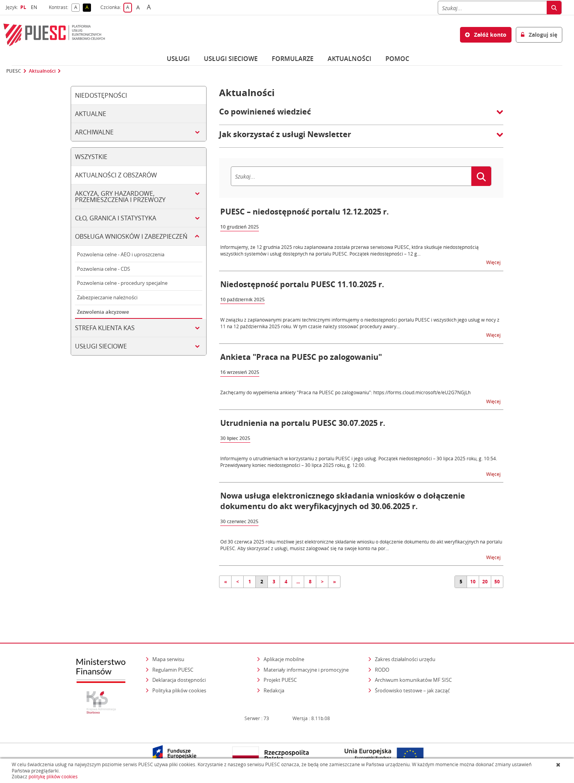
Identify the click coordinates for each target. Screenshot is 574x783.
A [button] (77, 7)
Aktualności (349, 58)
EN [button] (34, 7)
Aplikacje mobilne (284, 659)
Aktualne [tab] (90, 113)
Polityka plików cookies (179, 690)
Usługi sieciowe (231, 58)
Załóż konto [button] (489, 34)
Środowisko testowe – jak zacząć (413, 690)
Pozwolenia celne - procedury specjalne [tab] (122, 282)
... (298, 581)
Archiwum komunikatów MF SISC (413, 679)
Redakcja (274, 690)
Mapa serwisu (168, 659)
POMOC (397, 58)
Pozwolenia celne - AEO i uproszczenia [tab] (120, 254)
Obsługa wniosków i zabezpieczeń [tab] (131, 236)
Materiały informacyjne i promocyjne (306, 669)
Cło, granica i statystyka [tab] (115, 218)
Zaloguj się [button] (542, 34)
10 (473, 581)
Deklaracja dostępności (179, 679)
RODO (382, 669)
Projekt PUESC (280, 679)
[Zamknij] (559, 764)
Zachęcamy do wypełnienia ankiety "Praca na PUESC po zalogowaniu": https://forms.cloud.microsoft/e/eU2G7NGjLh (345, 392)
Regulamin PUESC (172, 669)
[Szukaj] (554, 7)
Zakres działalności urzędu (406, 659)
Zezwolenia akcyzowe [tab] (103, 311)
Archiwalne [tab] (94, 132)
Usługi (178, 58)
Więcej (494, 262)
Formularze (293, 58)
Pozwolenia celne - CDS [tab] (103, 268)
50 (497, 581)
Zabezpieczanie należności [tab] (107, 297)
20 (485, 581)
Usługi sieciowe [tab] (101, 346)
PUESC (13, 71)
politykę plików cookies (53, 776)
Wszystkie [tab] (91, 156)
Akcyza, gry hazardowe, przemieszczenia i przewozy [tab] (120, 196)
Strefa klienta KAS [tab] (105, 328)
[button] (361, 115)
